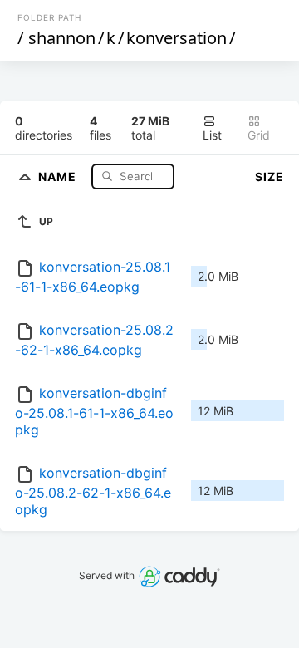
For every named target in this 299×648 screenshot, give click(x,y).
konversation (176, 38)
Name (59, 176)
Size (269, 176)
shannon (62, 38)
